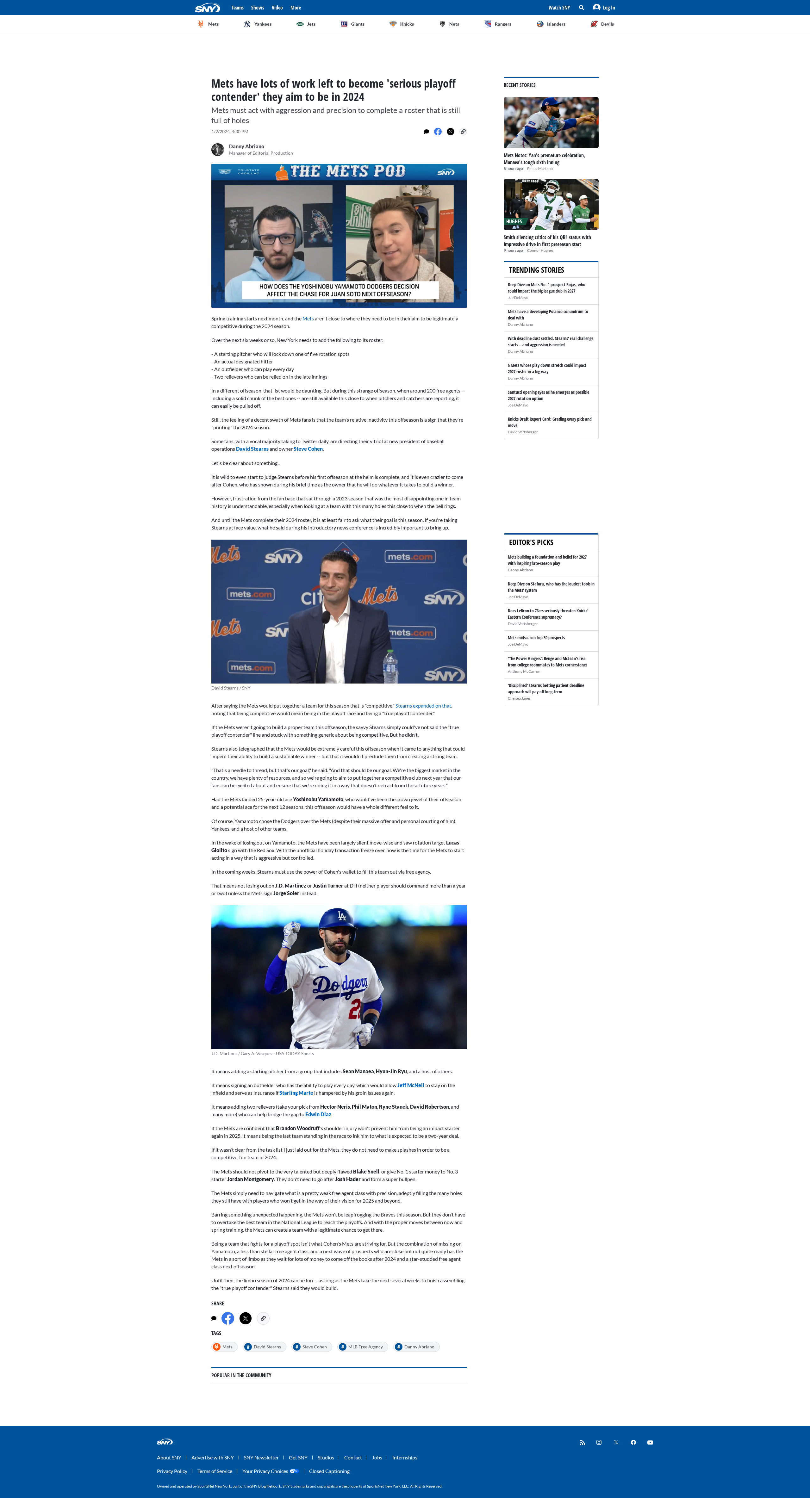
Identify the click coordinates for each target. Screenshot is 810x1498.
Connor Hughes (540, 250)
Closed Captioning (329, 1471)
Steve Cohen (308, 449)
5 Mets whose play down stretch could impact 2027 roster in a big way (547, 368)
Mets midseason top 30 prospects (536, 637)
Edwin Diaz (318, 1114)
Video (277, 7)
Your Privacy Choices (265, 1471)
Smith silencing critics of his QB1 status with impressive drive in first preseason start (547, 241)
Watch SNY (559, 7)
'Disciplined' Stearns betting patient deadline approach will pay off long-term (546, 688)
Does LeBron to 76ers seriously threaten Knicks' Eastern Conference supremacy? (548, 614)
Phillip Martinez (540, 168)
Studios (326, 1457)
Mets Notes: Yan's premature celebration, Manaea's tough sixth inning (544, 159)
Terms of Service (214, 1471)
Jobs (377, 1457)
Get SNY (298, 1457)
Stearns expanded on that (423, 706)
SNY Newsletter (261, 1457)
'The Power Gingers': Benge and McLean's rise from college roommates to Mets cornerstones (547, 661)
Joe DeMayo (518, 297)
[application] (339, 236)
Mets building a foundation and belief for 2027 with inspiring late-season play (547, 560)
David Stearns (252, 449)
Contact (353, 1457)
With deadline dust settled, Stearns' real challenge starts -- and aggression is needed (550, 341)
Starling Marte (296, 1093)
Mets (308, 318)
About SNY (169, 1457)
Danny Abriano (520, 324)
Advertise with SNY (212, 1457)
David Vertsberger (523, 432)
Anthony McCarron (524, 671)
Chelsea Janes (519, 698)
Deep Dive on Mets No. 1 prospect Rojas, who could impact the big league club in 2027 (546, 288)
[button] (604, 7)
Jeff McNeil (410, 1085)
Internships (404, 1457)
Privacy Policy (172, 1471)
